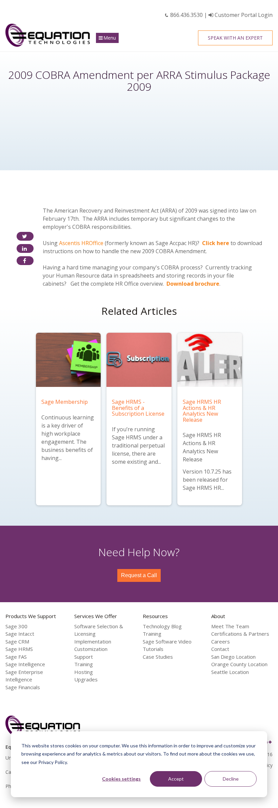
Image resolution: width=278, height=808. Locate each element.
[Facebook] (25, 260)
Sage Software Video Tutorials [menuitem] (167, 645)
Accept (176, 779)
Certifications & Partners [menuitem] (240, 633)
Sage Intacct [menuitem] (19, 633)
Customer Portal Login (243, 15)
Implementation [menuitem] (92, 641)
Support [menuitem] (83, 656)
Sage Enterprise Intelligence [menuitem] (24, 676)
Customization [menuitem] (90, 649)
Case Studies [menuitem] (158, 656)
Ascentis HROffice (81, 243)
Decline (231, 779)
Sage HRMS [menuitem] (19, 649)
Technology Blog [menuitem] (162, 626)
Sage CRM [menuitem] (17, 641)
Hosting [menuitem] (83, 672)
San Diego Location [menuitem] (233, 656)
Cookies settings (121, 779)
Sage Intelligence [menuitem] (25, 664)
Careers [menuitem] (220, 641)
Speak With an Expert (235, 38)
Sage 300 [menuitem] (16, 626)
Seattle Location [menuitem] (230, 672)
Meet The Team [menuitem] (230, 626)
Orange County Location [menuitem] (239, 664)
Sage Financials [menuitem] (22, 687)
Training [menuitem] (83, 664)
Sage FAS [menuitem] (16, 656)
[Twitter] (25, 236)
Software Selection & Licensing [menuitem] (98, 630)
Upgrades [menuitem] (86, 679)
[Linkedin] (25, 248)
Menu (109, 38)
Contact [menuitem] (220, 649)
